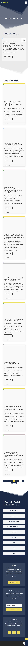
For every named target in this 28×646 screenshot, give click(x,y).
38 (23, 480)
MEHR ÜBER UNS (14, 582)
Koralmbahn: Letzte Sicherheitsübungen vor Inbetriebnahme (14, 364)
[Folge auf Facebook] (9, 632)
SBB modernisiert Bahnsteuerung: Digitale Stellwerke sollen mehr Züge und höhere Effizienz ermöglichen (14, 191)
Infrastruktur (12, 41)
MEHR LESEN (14, 56)
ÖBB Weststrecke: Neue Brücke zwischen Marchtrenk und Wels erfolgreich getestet (14, 280)
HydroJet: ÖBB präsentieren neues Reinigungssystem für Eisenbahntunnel (14, 147)
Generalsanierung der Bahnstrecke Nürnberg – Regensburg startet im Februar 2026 (14, 455)
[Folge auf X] (14, 632)
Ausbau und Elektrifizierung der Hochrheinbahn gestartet (14, 322)
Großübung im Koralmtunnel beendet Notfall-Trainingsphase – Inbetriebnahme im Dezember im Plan (14, 238)
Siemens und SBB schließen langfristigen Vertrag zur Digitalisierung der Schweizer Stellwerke (14, 104)
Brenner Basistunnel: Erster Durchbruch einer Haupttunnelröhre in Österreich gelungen (14, 410)
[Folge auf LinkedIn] (18, 632)
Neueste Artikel (7, 480)
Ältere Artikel (14, 483)
